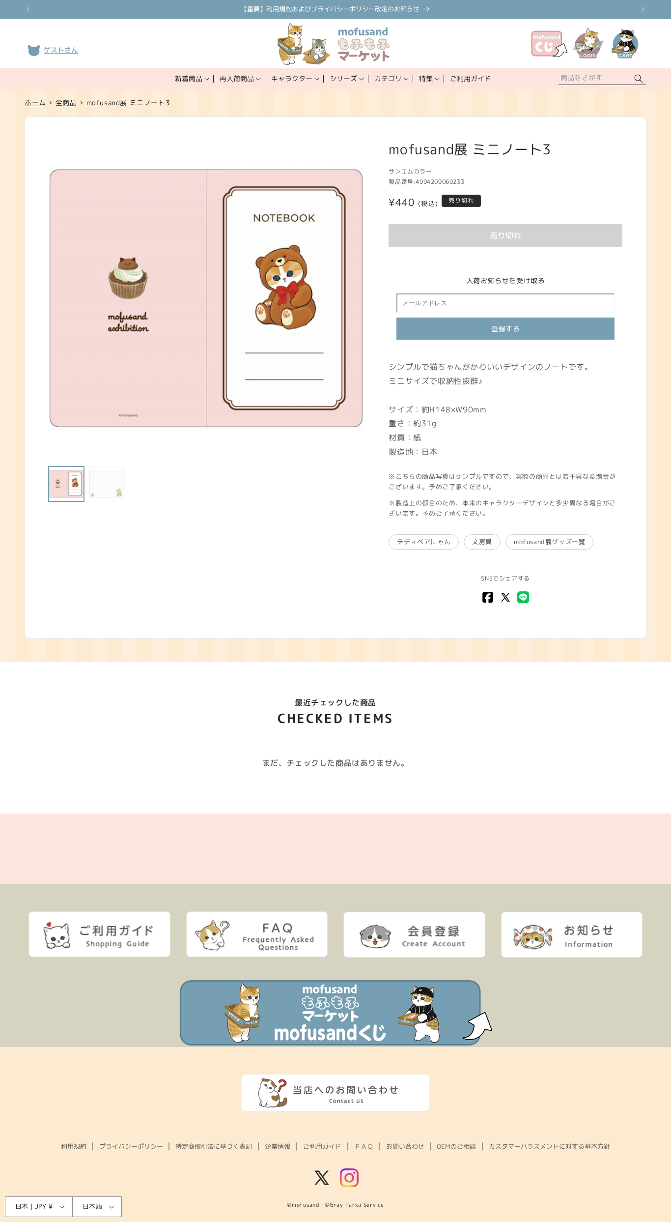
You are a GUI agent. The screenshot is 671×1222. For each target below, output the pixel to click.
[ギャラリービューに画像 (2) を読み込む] (106, 484)
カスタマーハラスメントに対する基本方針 (549, 1146)
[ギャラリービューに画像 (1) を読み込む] (66, 484)
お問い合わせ (405, 1146)
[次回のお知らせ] (643, 9)
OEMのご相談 (456, 1146)
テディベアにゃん (423, 541)
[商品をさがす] (638, 79)
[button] (191, 78)
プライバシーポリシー (131, 1146)
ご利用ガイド (322, 1146)
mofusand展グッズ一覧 (549, 541)
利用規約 (73, 1146)
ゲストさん (61, 50)
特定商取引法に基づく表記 (213, 1146)
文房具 (482, 541)
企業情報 (277, 1146)
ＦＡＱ (363, 1146)
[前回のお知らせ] (28, 9)
